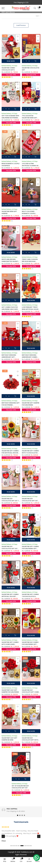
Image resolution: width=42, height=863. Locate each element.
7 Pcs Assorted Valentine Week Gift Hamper (29, 118)
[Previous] (3, 836)
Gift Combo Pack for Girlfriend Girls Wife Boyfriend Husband (10, 309)
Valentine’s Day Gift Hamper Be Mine (9, 739)
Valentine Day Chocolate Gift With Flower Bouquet (30, 740)
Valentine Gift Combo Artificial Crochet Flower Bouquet (10, 596)
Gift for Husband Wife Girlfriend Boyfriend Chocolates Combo (10, 118)
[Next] (38, 836)
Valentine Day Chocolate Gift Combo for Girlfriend (31, 692)
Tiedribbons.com (26, 852)
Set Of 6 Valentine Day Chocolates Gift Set (20, 787)
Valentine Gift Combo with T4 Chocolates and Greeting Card (30, 453)
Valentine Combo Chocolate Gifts (8, 69)
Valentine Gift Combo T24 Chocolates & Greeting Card (30, 596)
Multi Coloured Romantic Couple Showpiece (28, 213)
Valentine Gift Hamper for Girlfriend (30, 404)
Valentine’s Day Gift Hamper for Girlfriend (10, 691)
